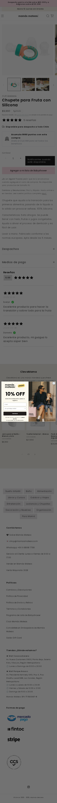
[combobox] (14, 408)
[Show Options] (25, 408)
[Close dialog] (54, 383)
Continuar (15, 413)
